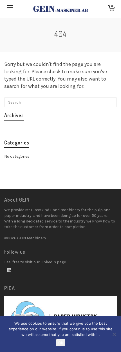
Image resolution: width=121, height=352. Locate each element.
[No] (114, 334)
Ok (60, 342)
